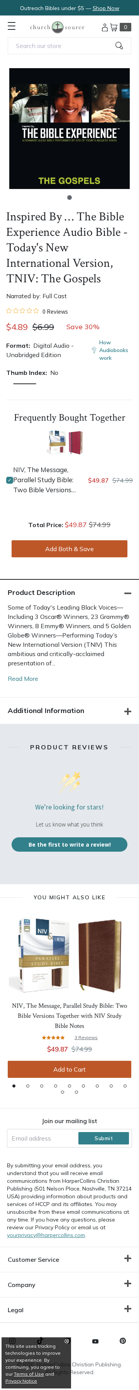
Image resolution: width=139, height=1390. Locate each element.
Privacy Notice (21, 1381)
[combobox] (69, 45)
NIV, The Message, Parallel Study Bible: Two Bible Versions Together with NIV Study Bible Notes (43, 480)
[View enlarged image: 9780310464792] (69, 128)
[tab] (13, 1086)
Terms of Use (29, 1374)
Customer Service (33, 1259)
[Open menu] (11, 26)
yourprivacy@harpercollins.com (46, 1235)
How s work (113, 350)
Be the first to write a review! (70, 844)
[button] (69, 197)
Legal (16, 1310)
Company (22, 1285)
